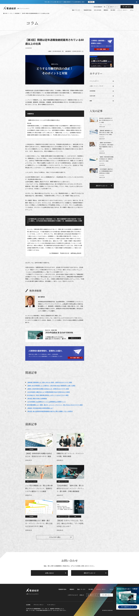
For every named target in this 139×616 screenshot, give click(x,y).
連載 (75, 516)
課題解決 (106, 10)
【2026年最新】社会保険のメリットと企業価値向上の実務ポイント (46, 402)
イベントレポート (94, 81)
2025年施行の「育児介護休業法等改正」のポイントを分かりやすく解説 (47, 395)
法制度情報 (28, 48)
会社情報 (28, 604)
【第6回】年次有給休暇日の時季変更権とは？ (40, 408)
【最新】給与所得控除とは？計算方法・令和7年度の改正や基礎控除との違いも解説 (51, 386)
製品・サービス (81, 589)
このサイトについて (73, 595)
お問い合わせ (128, 7)
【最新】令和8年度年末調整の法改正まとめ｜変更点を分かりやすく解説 (48, 389)
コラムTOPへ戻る (54, 537)
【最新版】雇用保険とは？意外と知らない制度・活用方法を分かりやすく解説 (49, 382)
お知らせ (81, 595)
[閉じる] (136, 2)
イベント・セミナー (122, 10)
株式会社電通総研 (98, 6)
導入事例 (113, 10)
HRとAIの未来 (97, 10)
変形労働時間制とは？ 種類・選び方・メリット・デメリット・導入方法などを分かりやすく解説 (55, 405)
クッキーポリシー (51, 604)
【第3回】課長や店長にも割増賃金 (37, 398)
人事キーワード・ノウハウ (62, 449)
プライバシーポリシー (38, 604)
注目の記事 (92, 96)
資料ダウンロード (114, 7)
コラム (131, 10)
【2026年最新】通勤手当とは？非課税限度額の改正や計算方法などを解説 (48, 392)
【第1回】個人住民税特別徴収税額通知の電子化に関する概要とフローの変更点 (50, 411)
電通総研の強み (88, 10)
